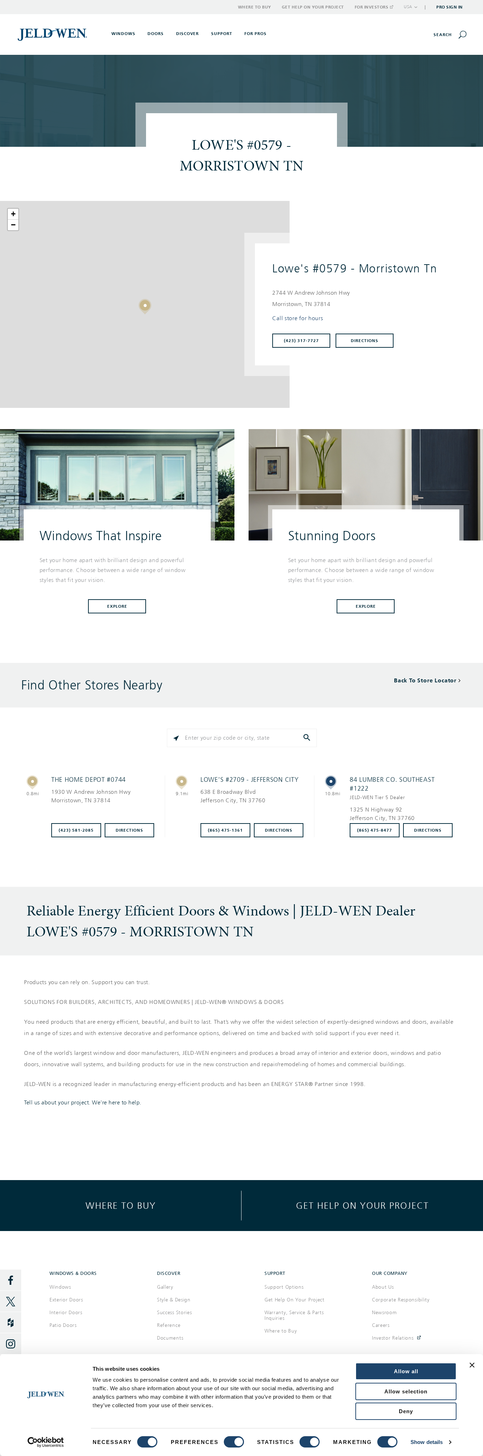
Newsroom (384, 1313)
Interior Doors (66, 1313)
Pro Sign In (449, 7)
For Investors (372, 7)
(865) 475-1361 (225, 830)
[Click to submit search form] (307, 738)
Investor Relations (393, 1338)
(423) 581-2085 (76, 830)
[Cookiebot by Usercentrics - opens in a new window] (46, 1442)
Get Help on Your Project (313, 7)
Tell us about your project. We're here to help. (82, 1102)
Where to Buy (254, 7)
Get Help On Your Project (294, 1300)
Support (221, 33)
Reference (168, 1325)
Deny (406, 1411)
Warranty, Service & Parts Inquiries (294, 1315)
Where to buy (121, 1205)
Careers (381, 1325)
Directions (364, 340)
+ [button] (13, 213)
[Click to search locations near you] (176, 738)
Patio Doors (63, 1325)
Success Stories (174, 1313)
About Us (383, 1287)
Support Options (284, 1287)
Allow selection (405, 1391)
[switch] (234, 1442)
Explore (117, 606)
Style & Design (174, 1300)
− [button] (13, 224)
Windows (60, 1287)
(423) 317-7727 (301, 340)
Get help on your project (362, 1205)
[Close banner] (472, 1365)
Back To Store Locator (425, 680)
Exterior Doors (66, 1300)
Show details (427, 1442)
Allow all (406, 1371)
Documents (170, 1338)
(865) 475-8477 (374, 830)
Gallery (165, 1287)
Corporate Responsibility (401, 1300)
